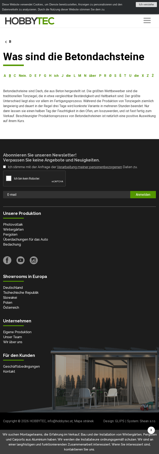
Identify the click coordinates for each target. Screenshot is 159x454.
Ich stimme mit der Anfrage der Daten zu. (72, 167)
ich (56, 76)
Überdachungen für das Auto (25, 239)
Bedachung (12, 244)
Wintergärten (13, 229)
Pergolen (10, 234)
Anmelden (143, 195)
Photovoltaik (13, 224)
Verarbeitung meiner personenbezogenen (89, 167)
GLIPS (119, 421)
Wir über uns (12, 342)
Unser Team (12, 337)
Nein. (23, 76)
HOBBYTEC (38, 421)
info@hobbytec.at (60, 421)
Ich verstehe (146, 4)
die (68, 76)
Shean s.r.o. (148, 421)
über (92, 76)
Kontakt (9, 371)
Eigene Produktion (17, 332)
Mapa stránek (84, 421)
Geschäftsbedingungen (21, 366)
